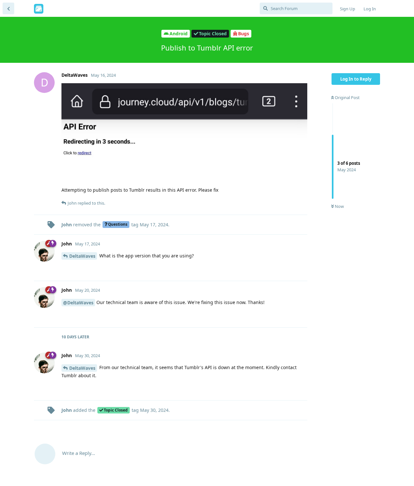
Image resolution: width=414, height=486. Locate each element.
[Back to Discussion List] (8, 8)
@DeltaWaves (78, 303)
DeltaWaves (82, 256)
